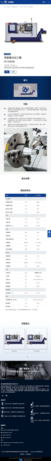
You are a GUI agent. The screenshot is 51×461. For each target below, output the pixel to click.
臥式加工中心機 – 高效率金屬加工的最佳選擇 (14, 407)
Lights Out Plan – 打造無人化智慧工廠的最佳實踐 (40, 421)
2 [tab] (25, 356)
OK (20, 459)
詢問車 (13, 71)
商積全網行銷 (39, 451)
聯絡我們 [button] (25, 374)
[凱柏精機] (5, 2)
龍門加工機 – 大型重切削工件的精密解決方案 (14, 412)
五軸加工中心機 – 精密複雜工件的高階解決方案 (14, 416)
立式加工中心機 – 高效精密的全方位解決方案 (14, 403)
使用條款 (22, 454)
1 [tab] (23, 356)
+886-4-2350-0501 (6, 435)
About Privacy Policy (28, 459)
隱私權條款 (28, 454)
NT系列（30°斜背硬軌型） (23, 6)
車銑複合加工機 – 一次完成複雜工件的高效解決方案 (15, 6)
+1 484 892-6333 (6, 445)
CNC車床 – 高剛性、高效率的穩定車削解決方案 (40, 406)
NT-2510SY (37, 351)
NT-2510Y (14, 351)
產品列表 (8, 6)
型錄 (7, 71)
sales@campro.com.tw (7, 432)
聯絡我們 (3, 425)
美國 (2, 440)
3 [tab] (27, 356)
